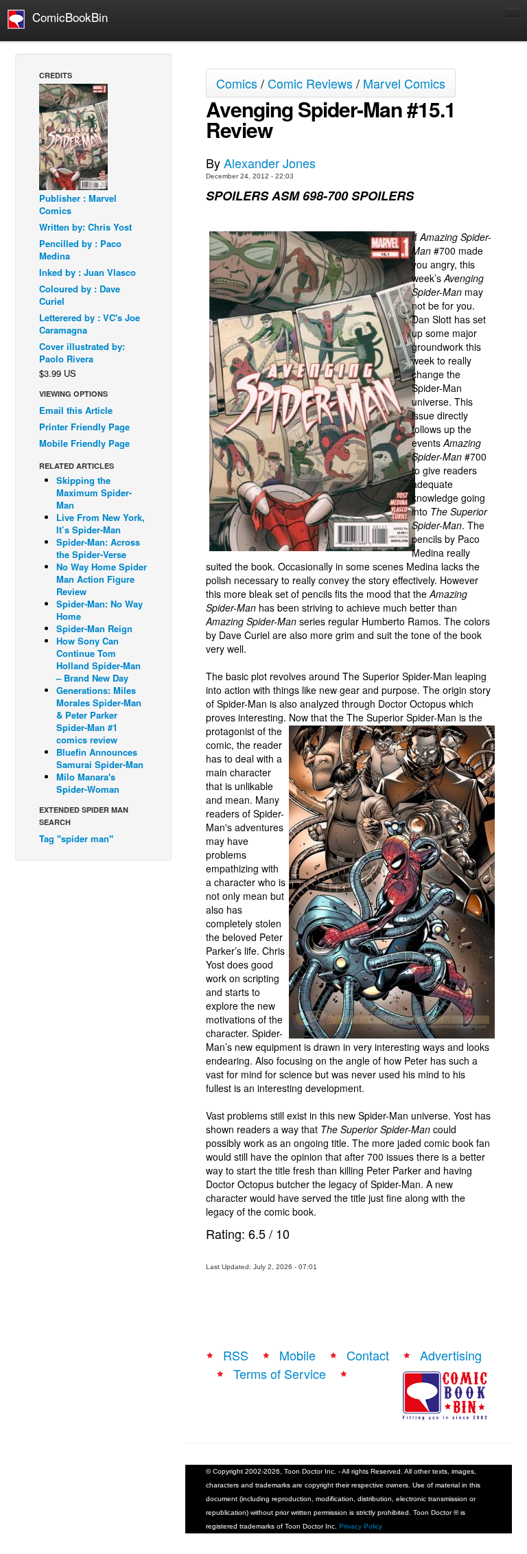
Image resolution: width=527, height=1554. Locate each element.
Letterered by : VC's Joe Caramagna (89, 323)
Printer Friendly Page (84, 426)
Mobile (297, 1355)
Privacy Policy (360, 1526)
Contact (368, 1355)
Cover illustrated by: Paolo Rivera (82, 352)
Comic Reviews (310, 83)
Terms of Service (279, 1373)
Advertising (451, 1355)
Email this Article (76, 410)
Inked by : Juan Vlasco (87, 272)
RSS (235, 1355)
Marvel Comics (404, 83)
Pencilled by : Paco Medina (80, 249)
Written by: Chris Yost (85, 226)
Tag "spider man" (76, 838)
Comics (236, 83)
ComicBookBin (66, 16)
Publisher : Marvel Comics (78, 204)
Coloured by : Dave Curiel (79, 295)
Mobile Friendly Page (84, 443)
